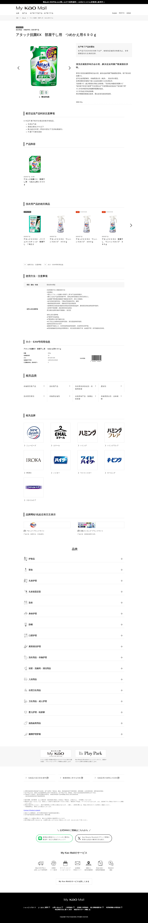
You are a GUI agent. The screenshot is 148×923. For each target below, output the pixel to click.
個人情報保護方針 (96, 907)
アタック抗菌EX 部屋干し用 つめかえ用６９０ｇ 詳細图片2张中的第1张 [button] (42, 92)
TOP (17, 17)
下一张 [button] (69, 68)
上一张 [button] (18, 68)
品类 (17, 13)
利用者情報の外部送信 (113, 907)
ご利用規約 (68, 907)
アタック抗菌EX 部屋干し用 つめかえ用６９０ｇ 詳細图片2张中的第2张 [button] (46, 92)
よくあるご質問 (43, 907)
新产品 (24, 13)
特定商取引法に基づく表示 (63, 909)
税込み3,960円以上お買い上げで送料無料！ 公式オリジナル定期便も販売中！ (74, 2)
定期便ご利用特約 (82, 907)
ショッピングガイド (29, 907)
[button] (131, 225)
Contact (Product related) (32, 810)
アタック (24, 17)
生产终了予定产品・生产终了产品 (41, 13)
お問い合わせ (56, 907)
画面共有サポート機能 (81, 909)
